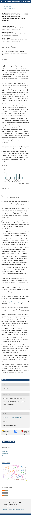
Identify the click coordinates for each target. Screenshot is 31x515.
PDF (5, 379)
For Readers (5, 451)
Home (3, 6)
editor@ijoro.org (20, 509)
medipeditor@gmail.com (9, 509)
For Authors (5, 453)
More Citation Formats (9, 407)
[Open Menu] (1, 1)
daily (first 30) (21, 183)
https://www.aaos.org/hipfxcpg (15, 302)
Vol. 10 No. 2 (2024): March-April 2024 (11, 8)
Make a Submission (8, 441)
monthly (27, 183)
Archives (8, 6)
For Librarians (5, 455)
